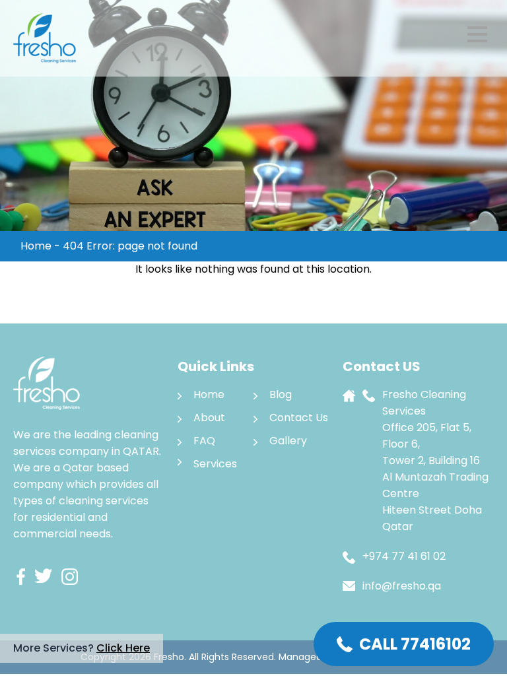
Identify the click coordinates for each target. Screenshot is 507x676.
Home (35, 246)
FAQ (204, 440)
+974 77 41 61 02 (404, 556)
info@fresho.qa (401, 585)
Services (215, 463)
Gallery (288, 440)
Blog (280, 394)
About (209, 417)
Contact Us (298, 417)
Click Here (123, 648)
